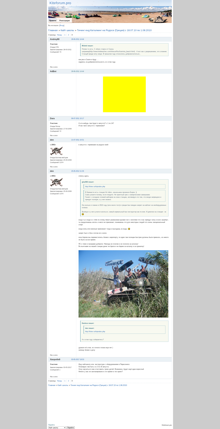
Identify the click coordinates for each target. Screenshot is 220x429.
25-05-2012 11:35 (77, 171)
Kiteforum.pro (60, 3)
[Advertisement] (124, 94)
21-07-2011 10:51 (77, 140)
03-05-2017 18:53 (77, 359)
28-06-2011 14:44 (77, 39)
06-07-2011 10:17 (77, 118)
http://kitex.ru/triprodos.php (95, 186)
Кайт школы (67, 30)
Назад (59, 35)
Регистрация (64, 21)
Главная (53, 30)
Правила (52, 21)
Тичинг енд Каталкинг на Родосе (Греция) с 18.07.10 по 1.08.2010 (114, 30)
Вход (62, 25)
